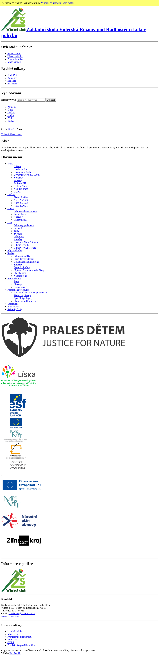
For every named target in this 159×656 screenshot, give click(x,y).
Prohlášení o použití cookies (21, 645)
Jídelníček (12, 75)
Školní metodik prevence (26, 301)
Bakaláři (11, 80)
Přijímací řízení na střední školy (29, 270)
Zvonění (18, 233)
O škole (17, 166)
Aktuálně (11, 107)
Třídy (16, 231)
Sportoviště (12, 303)
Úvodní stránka (15, 631)
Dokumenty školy (22, 172)
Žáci (9, 118)
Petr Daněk (14, 653)
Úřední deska (20, 169)
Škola (10, 109)
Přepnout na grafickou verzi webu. (57, 3)
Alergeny (18, 217)
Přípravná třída (14, 250)
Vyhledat (51, 100)
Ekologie (18, 284)
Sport (16, 281)
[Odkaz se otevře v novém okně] (18, 388)
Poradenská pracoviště (18, 289)
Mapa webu (13, 634)
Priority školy (14, 278)
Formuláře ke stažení (24, 259)
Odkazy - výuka (22, 245)
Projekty (18, 180)
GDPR (17, 191)
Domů (11, 129)
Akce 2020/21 (21, 205)
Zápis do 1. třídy (22, 267)
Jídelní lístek (20, 214)
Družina (11, 112)
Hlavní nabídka (15, 56)
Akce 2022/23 (21, 200)
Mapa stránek (14, 62)
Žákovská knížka (22, 256)
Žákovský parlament (24, 225)
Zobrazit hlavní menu (11, 134)
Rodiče (10, 121)
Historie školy (20, 186)
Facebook (12, 83)
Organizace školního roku (26, 261)
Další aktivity (20, 287)
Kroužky (18, 239)
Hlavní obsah (13, 53)
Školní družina (21, 197)
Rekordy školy (14, 309)
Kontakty (12, 78)
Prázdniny (19, 236)
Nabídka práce (21, 189)
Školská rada (20, 273)
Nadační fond (20, 275)
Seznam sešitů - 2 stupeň (26, 242)
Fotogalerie (12, 306)
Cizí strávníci (20, 219)
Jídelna (10, 115)
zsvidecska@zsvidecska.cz (22, 613)
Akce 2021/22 (21, 203)
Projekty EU (20, 183)
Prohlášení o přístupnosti (19, 636)
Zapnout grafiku (15, 59)
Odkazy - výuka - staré (25, 247)
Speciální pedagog (23, 298)
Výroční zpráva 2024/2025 (27, 175)
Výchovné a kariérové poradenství (30, 292)
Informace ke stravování (25, 211)
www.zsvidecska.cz (11, 616)
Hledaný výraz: (8, 99)
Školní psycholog (22, 295)
